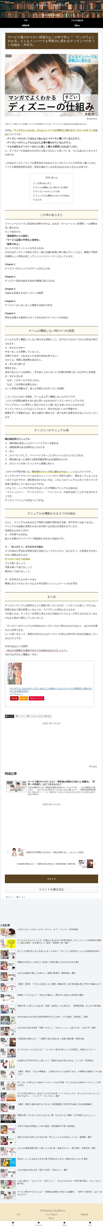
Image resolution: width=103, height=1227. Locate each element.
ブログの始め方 (51, 1215)
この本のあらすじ (43, 183)
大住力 (48, 716)
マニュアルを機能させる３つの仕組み (52, 195)
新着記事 (84, 1215)
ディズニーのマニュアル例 (47, 191)
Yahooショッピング (36, 698)
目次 (48, 177)
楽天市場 (14, 698)
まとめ (38, 199)
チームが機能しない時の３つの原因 (51, 187)
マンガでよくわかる (36, 716)
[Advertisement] (51, 743)
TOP (18, 1215)
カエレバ (19, 694)
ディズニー (21, 716)
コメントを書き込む (51, 889)
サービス (10, 716)
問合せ (51, 1218)
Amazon (24, 698)
